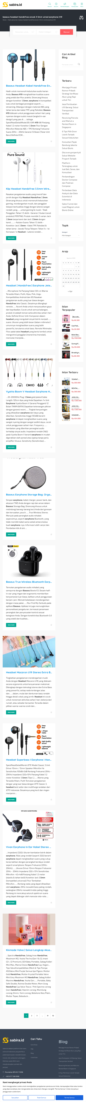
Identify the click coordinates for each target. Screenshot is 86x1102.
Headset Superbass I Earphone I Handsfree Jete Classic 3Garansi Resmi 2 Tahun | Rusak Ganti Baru (29, 759)
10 (63, 274)
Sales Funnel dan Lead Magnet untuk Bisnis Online (71, 207)
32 (53, 1016)
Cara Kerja (34, 1045)
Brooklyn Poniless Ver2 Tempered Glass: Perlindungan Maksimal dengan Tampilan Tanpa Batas (76, 353)
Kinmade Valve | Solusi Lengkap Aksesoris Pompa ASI (29, 950)
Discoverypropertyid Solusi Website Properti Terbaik (71, 155)
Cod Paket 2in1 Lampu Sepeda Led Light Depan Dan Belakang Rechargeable (76, 326)
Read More (11, 141)
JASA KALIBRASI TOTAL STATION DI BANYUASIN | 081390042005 (76, 406)
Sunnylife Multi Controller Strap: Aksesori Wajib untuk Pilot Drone (76, 344)
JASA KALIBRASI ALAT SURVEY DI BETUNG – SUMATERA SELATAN (76, 397)
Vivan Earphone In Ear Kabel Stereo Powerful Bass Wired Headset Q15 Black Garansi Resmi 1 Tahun (29, 847)
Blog (32, 1053)
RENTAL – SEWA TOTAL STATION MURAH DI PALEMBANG (76, 388)
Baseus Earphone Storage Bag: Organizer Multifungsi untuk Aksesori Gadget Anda (29, 494)
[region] (43, 1090)
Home (4, 20)
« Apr (70, 291)
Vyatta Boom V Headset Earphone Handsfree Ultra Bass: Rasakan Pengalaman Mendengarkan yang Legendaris (29, 391)
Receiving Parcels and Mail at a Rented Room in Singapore (70, 122)
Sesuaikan (15, 1098)
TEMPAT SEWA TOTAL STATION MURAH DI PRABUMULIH (76, 379)
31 (47, 1016)
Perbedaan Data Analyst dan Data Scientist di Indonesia (70, 195)
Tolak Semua (41, 1098)
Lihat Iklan (34, 1057)
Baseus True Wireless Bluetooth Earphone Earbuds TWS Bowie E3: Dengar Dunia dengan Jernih (29, 581)
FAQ (32, 1049)
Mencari (66, 32)
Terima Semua (69, 1098)
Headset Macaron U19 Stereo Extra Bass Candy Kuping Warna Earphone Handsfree (29, 672)
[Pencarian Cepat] (81, 18)
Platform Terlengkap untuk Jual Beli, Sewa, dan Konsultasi (71, 168)
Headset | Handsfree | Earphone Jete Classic (29, 285)
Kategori (64, 232)
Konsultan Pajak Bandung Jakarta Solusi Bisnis (69, 145)
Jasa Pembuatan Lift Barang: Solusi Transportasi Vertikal (70, 109)
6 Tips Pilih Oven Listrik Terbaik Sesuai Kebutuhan (70, 134)
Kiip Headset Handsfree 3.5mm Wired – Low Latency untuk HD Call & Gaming (29, 188)
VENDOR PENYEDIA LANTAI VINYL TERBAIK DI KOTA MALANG (76, 415)
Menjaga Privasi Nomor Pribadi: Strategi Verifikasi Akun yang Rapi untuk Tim (70, 93)
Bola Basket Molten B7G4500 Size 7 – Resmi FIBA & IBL (76, 335)
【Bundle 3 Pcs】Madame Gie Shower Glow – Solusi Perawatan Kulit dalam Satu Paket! (76, 317)
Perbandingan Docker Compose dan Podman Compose (69, 181)
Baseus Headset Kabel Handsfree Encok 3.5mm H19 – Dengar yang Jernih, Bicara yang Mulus (29, 85)
